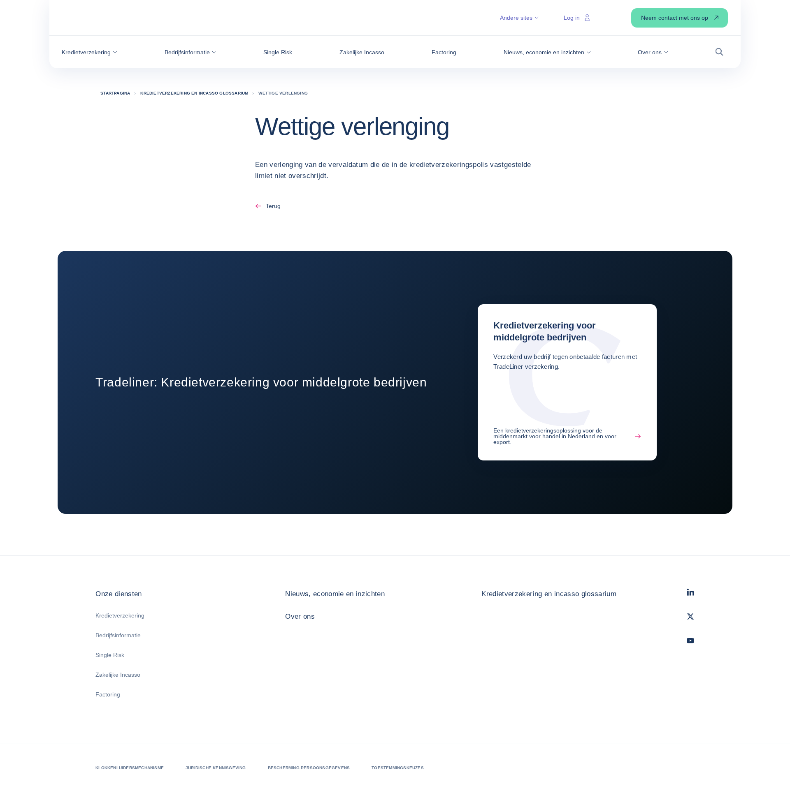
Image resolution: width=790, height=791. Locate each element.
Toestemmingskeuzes (398, 768)
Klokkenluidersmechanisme (129, 768)
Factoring (107, 694)
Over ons (300, 616)
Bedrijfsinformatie (118, 635)
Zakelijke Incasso (117, 674)
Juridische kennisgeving (216, 768)
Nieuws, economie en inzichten (335, 594)
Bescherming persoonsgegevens (309, 768)
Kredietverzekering (119, 615)
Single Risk (109, 655)
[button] (89, 52)
